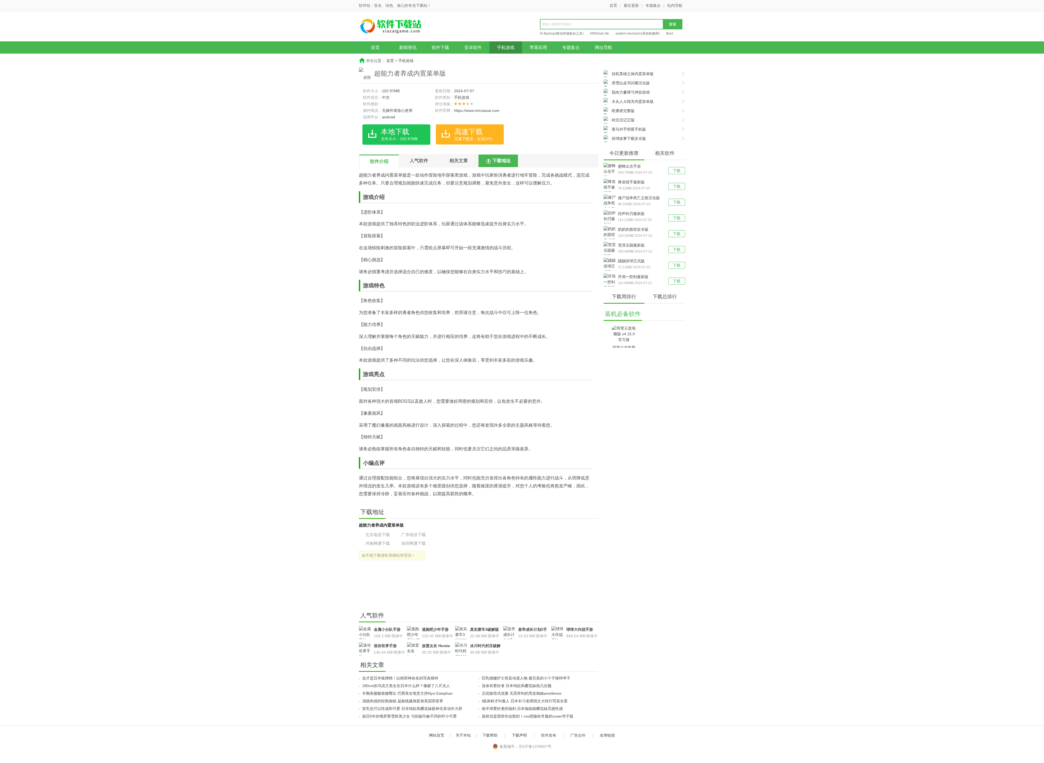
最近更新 (631, 5)
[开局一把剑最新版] (611, 282)
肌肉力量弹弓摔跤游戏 (631, 92)
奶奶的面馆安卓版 (633, 229)
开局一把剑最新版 (633, 277)
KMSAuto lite (599, 33)
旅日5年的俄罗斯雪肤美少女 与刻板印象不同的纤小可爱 (409, 716)
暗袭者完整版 (623, 111)
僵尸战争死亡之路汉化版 (639, 198)
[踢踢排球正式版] (611, 266)
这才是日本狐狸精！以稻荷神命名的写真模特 (400, 678)
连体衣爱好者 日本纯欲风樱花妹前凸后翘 (516, 686)
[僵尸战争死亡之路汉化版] (611, 206)
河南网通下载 (377, 543)
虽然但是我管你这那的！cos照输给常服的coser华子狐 (527, 716)
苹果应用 (538, 47)
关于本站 (463, 735)
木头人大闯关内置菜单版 (633, 101)
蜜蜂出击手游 (629, 166)
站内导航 (674, 5)
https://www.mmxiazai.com (476, 110)
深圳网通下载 (413, 543)
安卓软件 (473, 47)
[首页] (401, 26)
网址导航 (603, 47)
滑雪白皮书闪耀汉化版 (631, 83)
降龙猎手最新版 (631, 182)
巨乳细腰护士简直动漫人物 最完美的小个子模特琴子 (526, 678)
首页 (613, 5)
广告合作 (578, 735)
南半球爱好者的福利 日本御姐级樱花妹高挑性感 (522, 708)
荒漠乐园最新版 (631, 245)
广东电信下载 (413, 534)
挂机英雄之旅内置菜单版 (633, 74)
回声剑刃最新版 (631, 213)
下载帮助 (490, 735)
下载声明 (519, 735)
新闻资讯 (408, 47)
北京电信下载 (377, 534)
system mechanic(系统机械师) (638, 33)
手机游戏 (505, 47)
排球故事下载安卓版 (629, 138)
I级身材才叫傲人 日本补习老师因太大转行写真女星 (525, 701)
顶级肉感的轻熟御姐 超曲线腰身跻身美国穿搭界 (402, 701)
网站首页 (436, 735)
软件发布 (548, 735)
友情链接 (607, 735)
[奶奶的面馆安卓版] (611, 234)
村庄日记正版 (623, 120)
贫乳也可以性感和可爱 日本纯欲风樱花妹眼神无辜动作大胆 (412, 708)
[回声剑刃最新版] (611, 218)
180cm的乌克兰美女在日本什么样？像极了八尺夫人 (406, 686)
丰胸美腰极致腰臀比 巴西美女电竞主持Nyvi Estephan (407, 693)
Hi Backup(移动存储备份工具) (561, 33)
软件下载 (440, 47)
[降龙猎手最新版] (611, 187)
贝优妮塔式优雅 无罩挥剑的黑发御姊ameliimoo (521, 693)
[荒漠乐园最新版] (611, 250)
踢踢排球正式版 (631, 261)
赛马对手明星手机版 (629, 129)
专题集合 (653, 5)
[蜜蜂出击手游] (611, 171)
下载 (677, 170)
